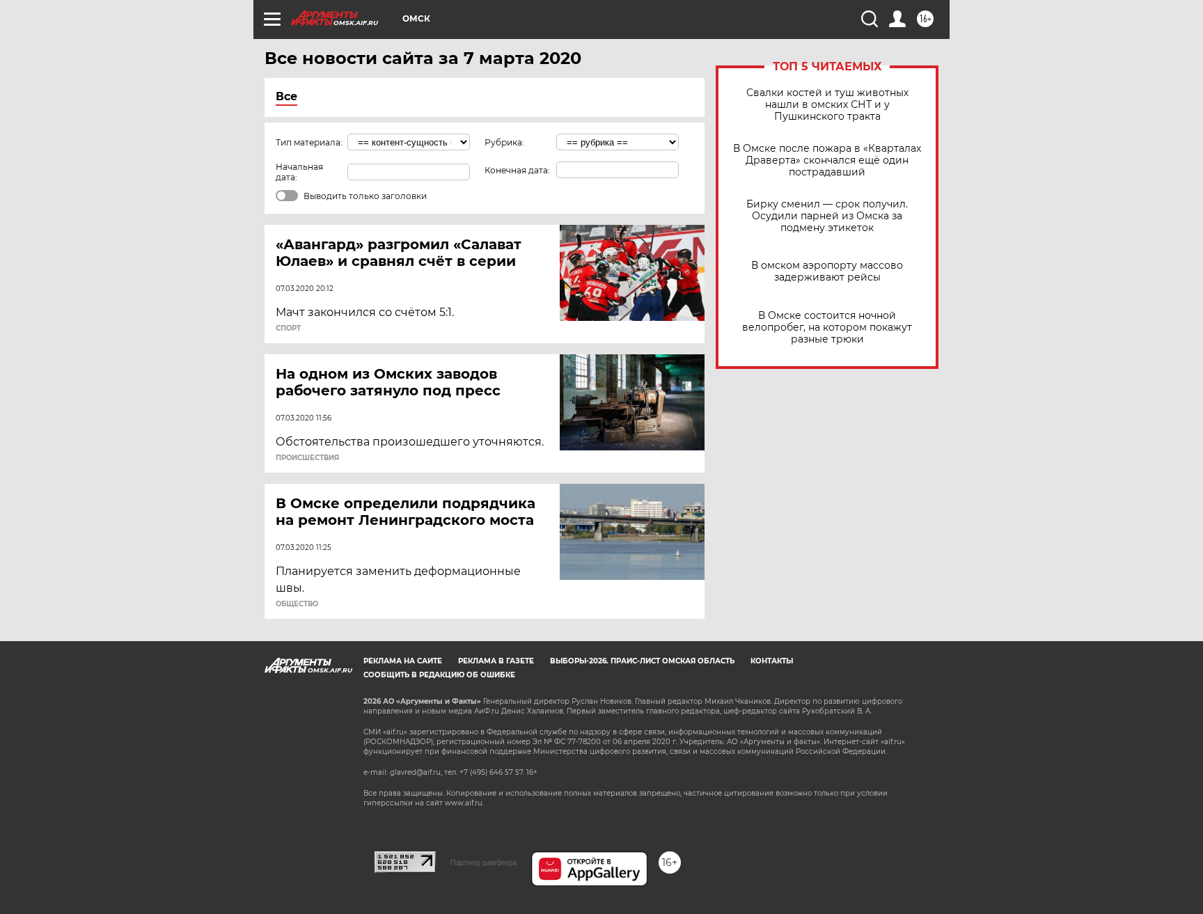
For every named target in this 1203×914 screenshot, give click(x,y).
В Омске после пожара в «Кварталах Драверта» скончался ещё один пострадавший (827, 160)
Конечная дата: (517, 170)
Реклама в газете (496, 660)
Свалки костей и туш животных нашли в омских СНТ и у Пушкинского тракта (827, 105)
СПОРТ (288, 328)
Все (286, 96)
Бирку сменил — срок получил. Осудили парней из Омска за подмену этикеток (827, 216)
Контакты (771, 660)
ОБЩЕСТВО (297, 604)
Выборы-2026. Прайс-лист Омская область (642, 660)
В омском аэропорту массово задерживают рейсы (827, 271)
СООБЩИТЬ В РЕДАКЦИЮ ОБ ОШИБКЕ (439, 674)
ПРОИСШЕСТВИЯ (307, 458)
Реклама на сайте (402, 660)
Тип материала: (309, 142)
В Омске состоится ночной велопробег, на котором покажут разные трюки (827, 327)
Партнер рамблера (483, 862)
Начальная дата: (299, 171)
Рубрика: (504, 142)
